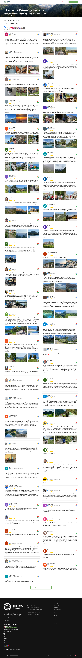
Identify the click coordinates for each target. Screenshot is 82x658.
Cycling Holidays (57, 623)
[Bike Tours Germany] (13, 606)
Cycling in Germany (25, 2)
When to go (56, 607)
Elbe (55, 612)
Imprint (71, 655)
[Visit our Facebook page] (5, 621)
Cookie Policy (65, 655)
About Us (35, 2)
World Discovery (16, 649)
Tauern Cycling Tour (31, 617)
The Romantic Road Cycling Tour (33, 614)
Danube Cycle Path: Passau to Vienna (34, 609)
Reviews (31, 655)
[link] (13, 632)
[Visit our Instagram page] (8, 621)
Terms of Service (38, 655)
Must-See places (57, 609)
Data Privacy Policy (47, 655)
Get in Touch (74, 2)
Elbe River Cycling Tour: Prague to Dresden (35, 605)
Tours (18, 2)
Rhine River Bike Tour (31, 610)
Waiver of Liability (56, 655)
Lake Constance (57, 610)
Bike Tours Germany (14, 655)
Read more (7, 44)
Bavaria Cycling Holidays (32, 616)
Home (13, 2)
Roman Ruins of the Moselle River (33, 612)
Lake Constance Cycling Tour (33, 607)
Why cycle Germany (58, 605)
